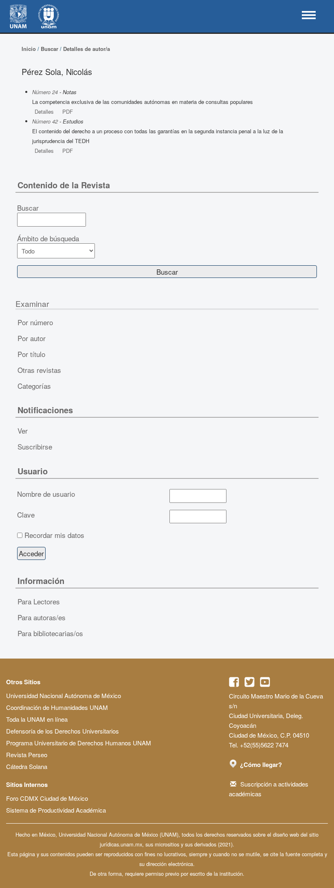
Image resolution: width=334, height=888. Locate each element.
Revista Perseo (26, 754)
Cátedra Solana (26, 766)
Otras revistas (39, 370)
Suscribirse (35, 446)
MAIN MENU (309, 15)
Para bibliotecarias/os (50, 633)
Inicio (29, 49)
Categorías (34, 386)
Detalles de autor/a (86, 49)
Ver (23, 430)
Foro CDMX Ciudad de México (47, 798)
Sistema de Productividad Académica (56, 810)
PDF (67, 111)
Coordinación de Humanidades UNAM (57, 707)
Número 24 (45, 92)
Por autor (32, 338)
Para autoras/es (42, 617)
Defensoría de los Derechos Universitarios (62, 731)
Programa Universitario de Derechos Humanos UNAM (78, 742)
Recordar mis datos (54, 535)
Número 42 (45, 121)
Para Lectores (39, 601)
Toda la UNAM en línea (37, 719)
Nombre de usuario (46, 494)
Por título (31, 354)
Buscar (49, 49)
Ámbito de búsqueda (48, 238)
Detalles (44, 111)
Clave (26, 515)
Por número (35, 322)
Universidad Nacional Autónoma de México (63, 695)
